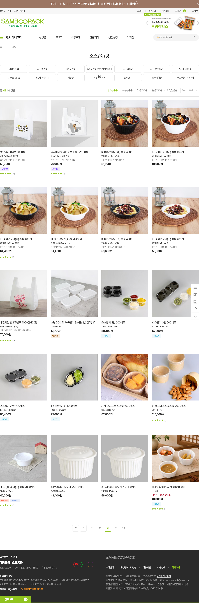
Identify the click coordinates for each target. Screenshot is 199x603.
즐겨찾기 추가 (5, 11)
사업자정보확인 (164, 576)
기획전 (130, 37)
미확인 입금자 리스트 (33, 589)
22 (100, 528)
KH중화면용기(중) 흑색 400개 (16, 239)
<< (75, 528)
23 (108, 528)
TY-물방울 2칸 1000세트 (64, 405)
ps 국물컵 (71, 69)
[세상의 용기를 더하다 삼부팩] (22, 26)
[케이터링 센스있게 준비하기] (172, 31)
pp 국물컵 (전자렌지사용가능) (99, 73)
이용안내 (161, 567)
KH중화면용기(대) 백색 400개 (168, 152)
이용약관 (147, 567)
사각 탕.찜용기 (156, 69)
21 (92, 528)
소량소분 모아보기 (185, 77)
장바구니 (180, 11)
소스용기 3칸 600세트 (164, 322)
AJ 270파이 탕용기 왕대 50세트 (68, 487)
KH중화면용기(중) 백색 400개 (66, 239)
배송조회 (165, 11)
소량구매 (75, 37)
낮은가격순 (142, 90)
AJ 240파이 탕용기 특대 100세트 (119, 487)
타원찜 (71, 77)
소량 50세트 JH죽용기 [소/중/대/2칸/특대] (73, 322)
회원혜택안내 (19, 11)
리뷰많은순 (172, 90)
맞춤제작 (94, 37)
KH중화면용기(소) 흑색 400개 (117, 239)
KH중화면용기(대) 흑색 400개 (117, 152)
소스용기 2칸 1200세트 (12, 405)
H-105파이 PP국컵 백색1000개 (168, 487)
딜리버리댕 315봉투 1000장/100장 (69, 152)
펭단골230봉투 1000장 (12, 152)
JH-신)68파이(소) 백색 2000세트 (17, 487)
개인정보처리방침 (128, 567)
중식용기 (128, 77)
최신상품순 (127, 90)
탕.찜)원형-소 (185, 69)
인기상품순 (112, 90)
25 (123, 528)
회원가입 (152, 11)
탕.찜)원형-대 (42, 77)
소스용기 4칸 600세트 (113, 322)
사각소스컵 (42, 69)
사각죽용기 (128, 69)
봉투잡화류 (157, 77)
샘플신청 (113, 37)
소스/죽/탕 (12, 47)
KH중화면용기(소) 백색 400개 (168, 239)
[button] (147, 23)
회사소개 (176, 567)
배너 (99, 4)
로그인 (139, 11)
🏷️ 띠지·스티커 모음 (164, 37)
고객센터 (195, 11)
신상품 (42, 37)
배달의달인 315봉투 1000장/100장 (18, 322)
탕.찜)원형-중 (14, 77)
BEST (59, 37)
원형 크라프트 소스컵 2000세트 (169, 405)
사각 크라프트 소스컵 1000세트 (118, 405)
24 (115, 528)
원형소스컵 (14, 69)
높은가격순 (157, 90)
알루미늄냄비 (99, 77)
